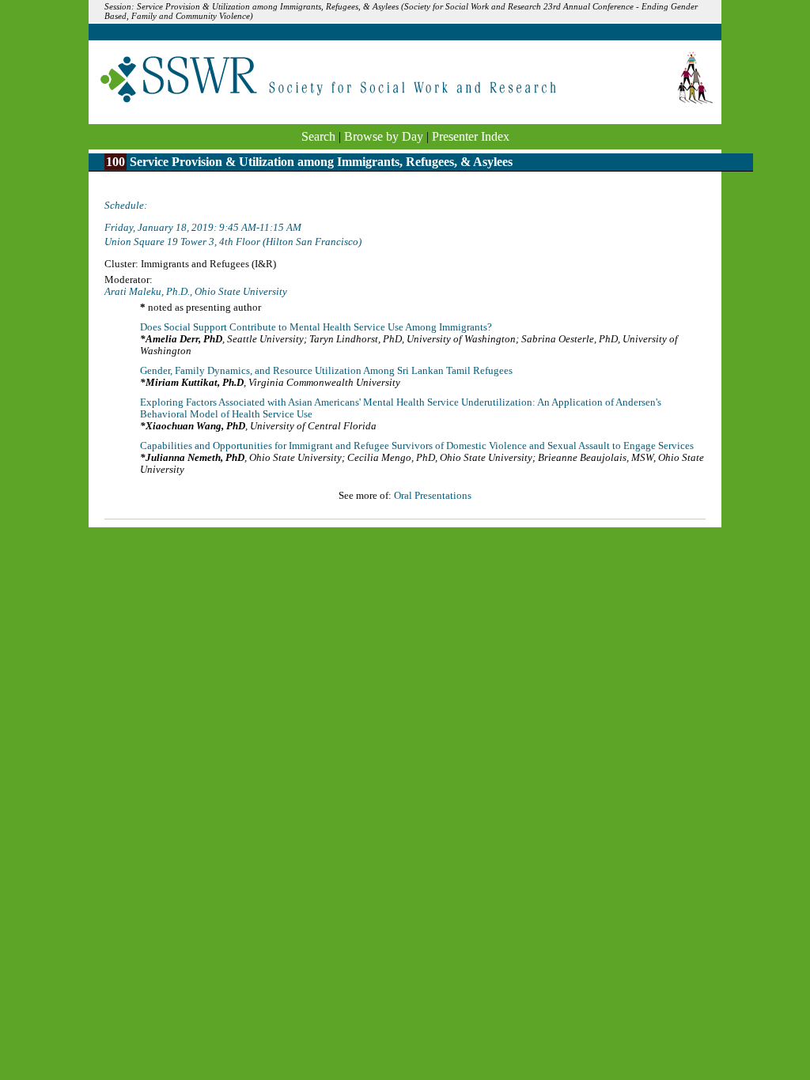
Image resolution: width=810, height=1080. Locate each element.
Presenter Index (470, 136)
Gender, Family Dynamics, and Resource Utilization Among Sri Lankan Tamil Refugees (326, 370)
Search (318, 136)
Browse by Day (383, 136)
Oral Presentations (432, 495)
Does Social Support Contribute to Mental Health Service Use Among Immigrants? (316, 327)
